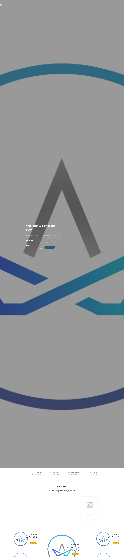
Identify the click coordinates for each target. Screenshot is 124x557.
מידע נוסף (93, 519)
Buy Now (50, 247)
